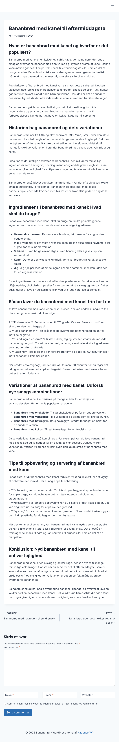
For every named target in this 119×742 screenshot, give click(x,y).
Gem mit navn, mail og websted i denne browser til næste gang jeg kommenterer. (52, 703)
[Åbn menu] (112, 6)
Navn (9, 695)
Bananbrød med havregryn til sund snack (29, 616)
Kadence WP (86, 732)
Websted (87, 695)
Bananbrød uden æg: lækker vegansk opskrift (91, 618)
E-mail (49, 695)
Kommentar (12, 647)
